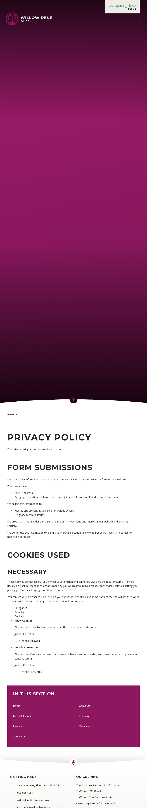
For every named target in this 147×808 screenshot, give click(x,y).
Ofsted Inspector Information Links (96, 803)
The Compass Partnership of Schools (97, 785)
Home (10, 414)
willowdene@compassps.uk (33, 800)
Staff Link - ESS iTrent (88, 791)
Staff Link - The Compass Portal (94, 797)
